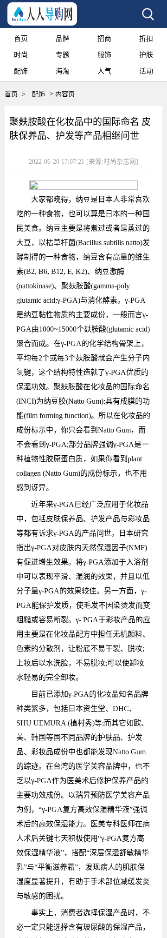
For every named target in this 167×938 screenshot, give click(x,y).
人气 (104, 71)
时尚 (21, 55)
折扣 (146, 38)
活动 (146, 71)
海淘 (63, 71)
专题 (63, 55)
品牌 (63, 38)
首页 (21, 38)
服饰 (104, 55)
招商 (104, 38)
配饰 (21, 71)
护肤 (146, 55)
